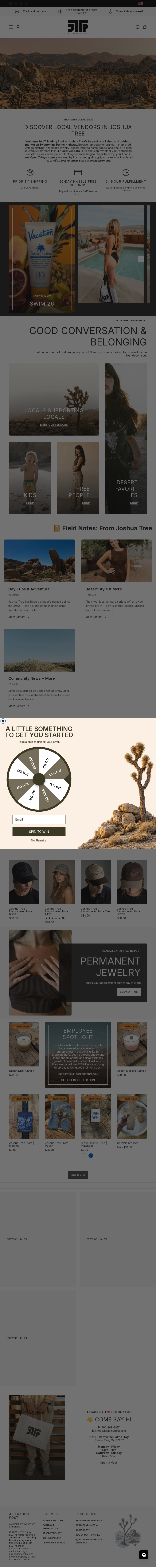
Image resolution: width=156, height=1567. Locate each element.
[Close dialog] (3, 721)
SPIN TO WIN (39, 832)
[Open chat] (143, 1554)
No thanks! (39, 840)
